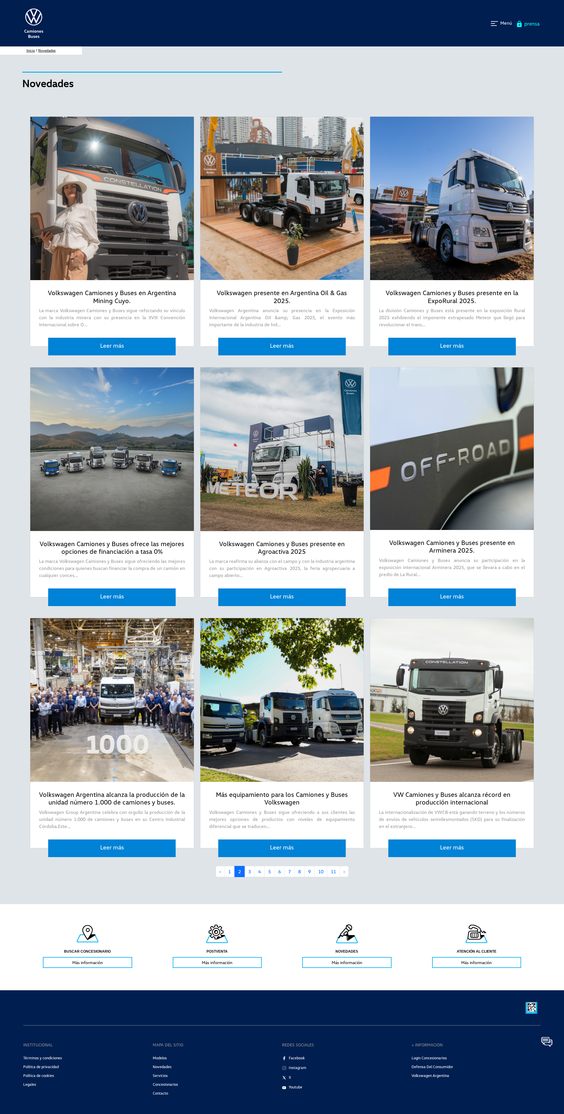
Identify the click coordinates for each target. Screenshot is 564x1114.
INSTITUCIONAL (38, 1044)
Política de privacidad (41, 1066)
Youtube (295, 1087)
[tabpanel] (87, 945)
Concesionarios (165, 1084)
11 (333, 871)
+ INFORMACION (427, 1044)
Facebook (297, 1058)
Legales (29, 1084)
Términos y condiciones (42, 1058)
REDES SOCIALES (298, 1044)
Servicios (160, 1075)
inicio (30, 50)
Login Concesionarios (429, 1058)
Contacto (160, 1093)
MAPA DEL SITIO (168, 1044)
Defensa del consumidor (432, 1066)
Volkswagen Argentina (430, 1075)
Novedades (47, 50)
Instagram (297, 1067)
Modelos (160, 1058)
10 (320, 871)
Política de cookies (38, 1075)
